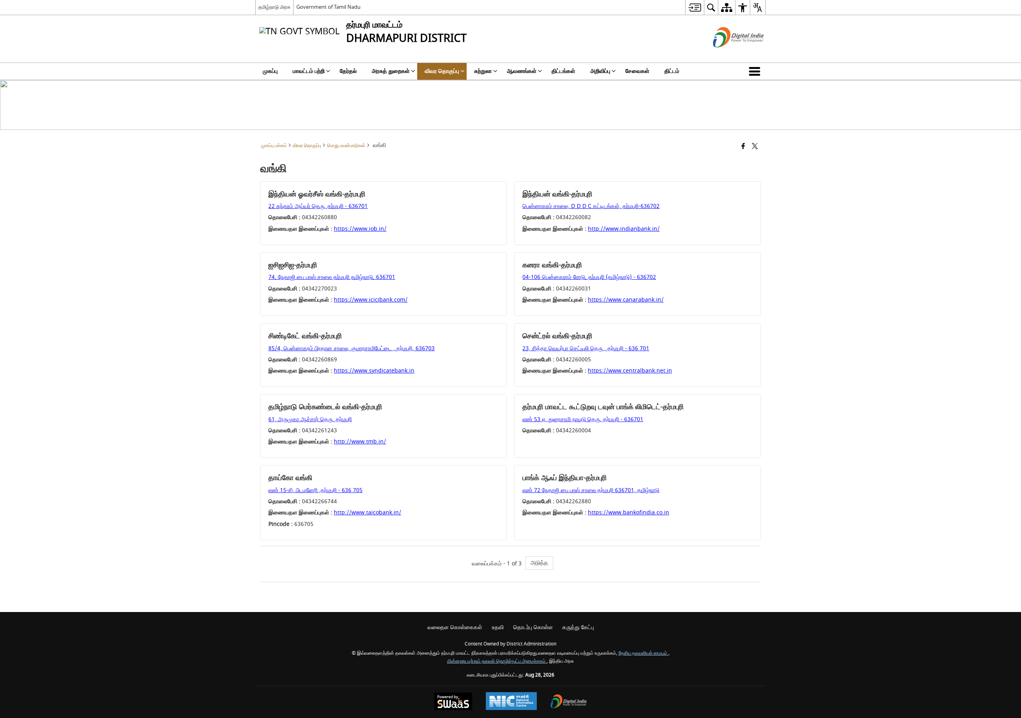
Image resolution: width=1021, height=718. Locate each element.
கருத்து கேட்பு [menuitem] (578, 627)
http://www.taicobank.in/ (367, 512)
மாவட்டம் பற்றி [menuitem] (309, 71)
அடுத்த (539, 563)
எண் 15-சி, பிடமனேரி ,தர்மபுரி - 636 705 (315, 490)
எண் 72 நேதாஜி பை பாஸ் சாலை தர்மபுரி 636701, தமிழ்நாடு (590, 490)
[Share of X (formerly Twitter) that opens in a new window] (755, 146)
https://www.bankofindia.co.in (628, 512)
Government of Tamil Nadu (328, 7)
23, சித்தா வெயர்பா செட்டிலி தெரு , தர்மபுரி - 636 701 (585, 348)
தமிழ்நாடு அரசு (274, 7)
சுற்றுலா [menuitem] (483, 71)
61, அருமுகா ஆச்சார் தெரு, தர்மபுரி (310, 419)
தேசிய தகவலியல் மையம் (643, 653)
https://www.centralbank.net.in (630, 371)
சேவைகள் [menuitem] (637, 71)
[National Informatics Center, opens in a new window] (511, 702)
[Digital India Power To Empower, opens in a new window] (568, 702)
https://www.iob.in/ (360, 229)
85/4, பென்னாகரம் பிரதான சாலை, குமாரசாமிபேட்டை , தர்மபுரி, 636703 (351, 348)
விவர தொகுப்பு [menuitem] (442, 71)
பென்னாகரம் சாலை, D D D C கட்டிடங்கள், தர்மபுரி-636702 (591, 206)
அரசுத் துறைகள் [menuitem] (391, 71)
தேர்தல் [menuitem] (348, 71)
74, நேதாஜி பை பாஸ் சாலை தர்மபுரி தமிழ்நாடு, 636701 (331, 277)
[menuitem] (694, 7)
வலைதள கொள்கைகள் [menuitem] (455, 627)
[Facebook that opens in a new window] (743, 146)
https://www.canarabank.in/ (626, 300)
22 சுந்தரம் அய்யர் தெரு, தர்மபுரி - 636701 (318, 206)
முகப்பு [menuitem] (270, 71)
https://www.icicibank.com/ (371, 300)
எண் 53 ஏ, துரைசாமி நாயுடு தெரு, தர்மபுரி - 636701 (582, 419)
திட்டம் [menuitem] (671, 71)
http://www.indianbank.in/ (624, 229)
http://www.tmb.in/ (360, 441)
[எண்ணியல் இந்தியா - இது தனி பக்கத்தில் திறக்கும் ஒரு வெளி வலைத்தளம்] (728, 54)
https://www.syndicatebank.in (374, 371)
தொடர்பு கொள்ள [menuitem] (533, 627)
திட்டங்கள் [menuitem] (563, 71)
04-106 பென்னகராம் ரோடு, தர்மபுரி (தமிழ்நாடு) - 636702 (589, 277)
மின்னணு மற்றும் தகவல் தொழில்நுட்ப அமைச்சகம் (497, 661)
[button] (756, 71)
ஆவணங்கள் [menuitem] (521, 71)
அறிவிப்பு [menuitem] (600, 71)
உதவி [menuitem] (498, 627)
